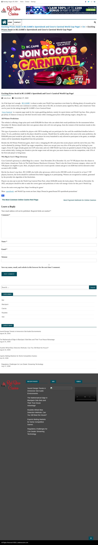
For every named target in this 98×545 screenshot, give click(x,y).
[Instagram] (92, 1)
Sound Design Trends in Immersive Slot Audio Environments (36, 390)
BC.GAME (26, 103)
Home (21, 1)
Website (4, 257)
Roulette (4, 312)
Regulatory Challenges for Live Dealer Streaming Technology (37, 431)
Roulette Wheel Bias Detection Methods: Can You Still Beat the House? (37, 412)
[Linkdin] (94, 1)
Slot (3, 317)
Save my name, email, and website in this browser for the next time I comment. (30, 267)
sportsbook (10, 191)
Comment (5, 215)
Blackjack (5, 304)
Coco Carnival (7, 112)
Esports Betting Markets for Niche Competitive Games (36, 422)
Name (4, 241)
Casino (4, 308)
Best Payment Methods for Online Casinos (80, 200)
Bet (3, 195)
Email (4, 249)
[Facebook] (85, 1)
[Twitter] (89, 1)
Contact (27, 1)
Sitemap (33, 1)
